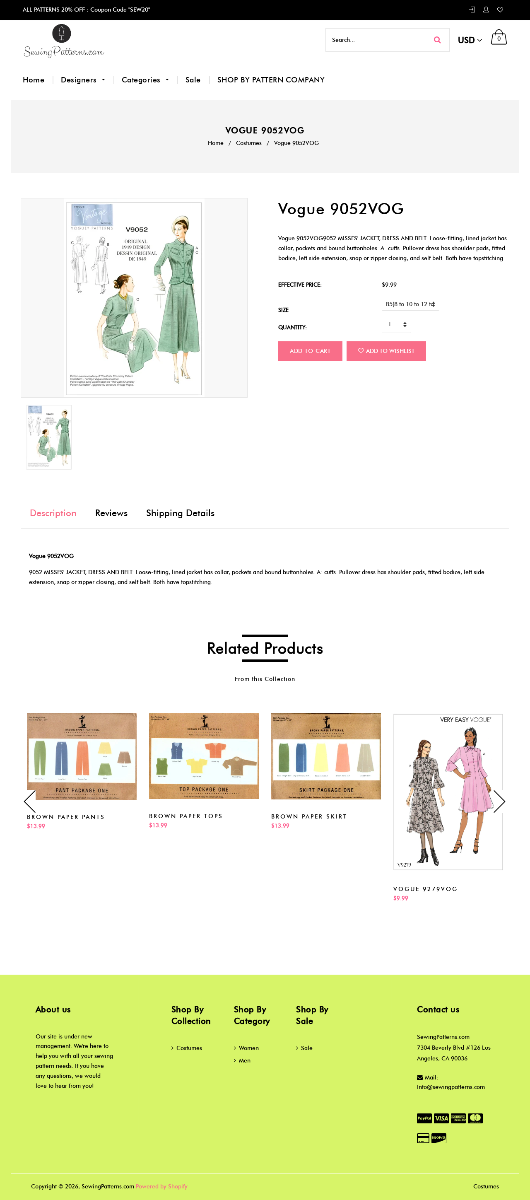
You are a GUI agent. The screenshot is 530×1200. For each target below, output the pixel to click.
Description (53, 513)
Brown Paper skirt (309, 816)
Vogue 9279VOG (425, 889)
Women (249, 1048)
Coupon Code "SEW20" (119, 9)
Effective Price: (300, 284)
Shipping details (180, 513)
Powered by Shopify (162, 1186)
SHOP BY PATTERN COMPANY (271, 80)
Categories (142, 80)
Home (33, 80)
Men (245, 1060)
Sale (193, 80)
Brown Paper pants (66, 817)
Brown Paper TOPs (186, 816)
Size (283, 310)
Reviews (111, 513)
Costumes (249, 143)
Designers (80, 80)
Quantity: (292, 327)
